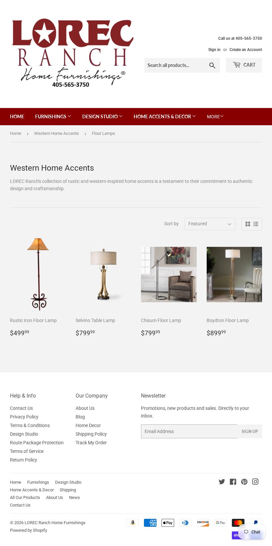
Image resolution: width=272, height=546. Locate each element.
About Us (85, 408)
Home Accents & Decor (163, 116)
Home (17, 116)
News (74, 497)
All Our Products (25, 497)
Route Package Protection (37, 442)
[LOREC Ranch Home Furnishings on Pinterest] (244, 482)
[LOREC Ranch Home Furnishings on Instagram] (255, 482)
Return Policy (23, 460)
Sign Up (250, 431)
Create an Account (246, 49)
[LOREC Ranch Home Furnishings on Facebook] (233, 482)
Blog (80, 416)
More (213, 116)
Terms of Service (26, 451)
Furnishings (51, 116)
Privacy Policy (24, 416)
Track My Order (91, 442)
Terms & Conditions (30, 425)
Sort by (171, 223)
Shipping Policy (91, 434)
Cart (248, 65)
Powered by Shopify (28, 530)
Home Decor (88, 425)
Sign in (214, 49)
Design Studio (100, 116)
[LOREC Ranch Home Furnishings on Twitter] (222, 482)
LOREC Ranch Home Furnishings (55, 522)
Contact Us (21, 408)
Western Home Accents (56, 133)
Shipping (68, 489)
